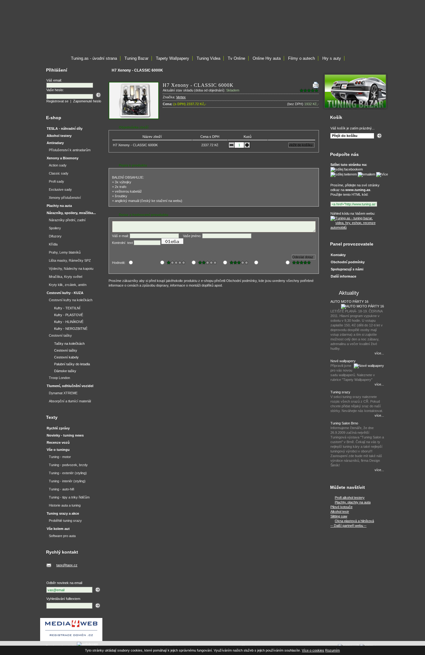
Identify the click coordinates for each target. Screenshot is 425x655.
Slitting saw (338, 516)
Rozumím (332, 650)
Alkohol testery (59, 136)
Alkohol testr (339, 511)
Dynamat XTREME (63, 393)
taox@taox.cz (66, 565)
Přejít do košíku (344, 136)
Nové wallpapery (343, 361)
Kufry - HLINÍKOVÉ (68, 322)
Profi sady (56, 181)
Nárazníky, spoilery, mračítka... (71, 213)
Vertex (181, 97)
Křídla (53, 244)
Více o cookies (313, 650)
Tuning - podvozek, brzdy (68, 465)
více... (379, 353)
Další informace (343, 276)
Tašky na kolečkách (69, 343)
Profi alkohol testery (350, 497)
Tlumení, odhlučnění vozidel (70, 386)
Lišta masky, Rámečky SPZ (70, 260)
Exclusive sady (60, 189)
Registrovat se (57, 101)
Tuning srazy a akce (63, 513)
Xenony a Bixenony (62, 158)
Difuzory (55, 236)
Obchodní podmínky (348, 262)
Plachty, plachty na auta (353, 502)
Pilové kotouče (341, 507)
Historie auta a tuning (65, 505)
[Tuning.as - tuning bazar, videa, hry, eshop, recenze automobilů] (356, 227)
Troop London (59, 378)
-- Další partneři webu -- (348, 525)
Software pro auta (62, 536)
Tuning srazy (340, 392)
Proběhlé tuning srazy (65, 520)
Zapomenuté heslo (87, 101)
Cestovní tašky (60, 335)
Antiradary (55, 143)
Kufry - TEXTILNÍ (67, 308)
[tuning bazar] (355, 108)
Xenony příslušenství (65, 197)
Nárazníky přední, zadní (67, 220)
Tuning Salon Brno (344, 423)
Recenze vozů (58, 442)
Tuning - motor (60, 457)
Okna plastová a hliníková (354, 521)
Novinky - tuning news (65, 435)
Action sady (58, 165)
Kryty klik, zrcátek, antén (67, 285)
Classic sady (58, 173)
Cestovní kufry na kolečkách (70, 300)
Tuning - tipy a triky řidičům (69, 497)
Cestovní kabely (66, 357)
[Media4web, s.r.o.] (71, 629)
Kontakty (338, 255)
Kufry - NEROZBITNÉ (70, 328)
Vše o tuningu (58, 449)
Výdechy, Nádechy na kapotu (71, 268)
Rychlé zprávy (58, 428)
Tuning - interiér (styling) (67, 481)
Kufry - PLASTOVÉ (68, 315)
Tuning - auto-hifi (61, 489)
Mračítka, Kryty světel (65, 276)
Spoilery (55, 228)
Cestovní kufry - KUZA (65, 293)
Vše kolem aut (58, 529)
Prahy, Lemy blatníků (65, 252)
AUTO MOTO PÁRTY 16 (349, 301)
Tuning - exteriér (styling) (68, 473)
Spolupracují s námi (347, 269)
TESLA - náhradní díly (64, 128)
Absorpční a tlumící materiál (70, 401)
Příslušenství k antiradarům (70, 150)
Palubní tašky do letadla (72, 364)
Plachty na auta (59, 206)
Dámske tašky (65, 371)
